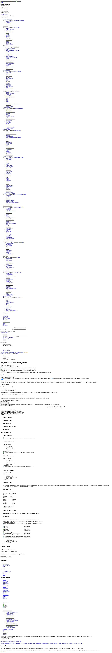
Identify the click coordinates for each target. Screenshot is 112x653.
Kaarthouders (8, 301)
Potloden (7, 264)
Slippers (7, 178)
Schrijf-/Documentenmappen (12, 310)
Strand (7, 224)
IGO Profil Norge (9, 626)
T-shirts (7, 181)
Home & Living (6, 129)
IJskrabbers (8, 198)
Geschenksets (8, 94)
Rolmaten (8, 199)
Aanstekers (8, 109)
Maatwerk (5, 325)
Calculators (8, 299)
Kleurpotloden (9, 265)
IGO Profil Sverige (9, 616)
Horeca (7, 73)
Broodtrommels (9, 142)
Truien (7, 182)
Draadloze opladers (10, 60)
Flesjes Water (8, 72)
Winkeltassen (5, 595)
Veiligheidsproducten (10, 200)
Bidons (7, 33)
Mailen (16, 353)
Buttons (7, 114)
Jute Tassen (8, 278)
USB (7, 67)
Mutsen (7, 168)
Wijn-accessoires (9, 153)
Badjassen (8, 135)
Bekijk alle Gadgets (10, 56)
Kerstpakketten (9, 95)
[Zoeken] (13, 329)
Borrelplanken (9, 76)
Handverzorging (9, 245)
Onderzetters (8, 152)
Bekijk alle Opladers (10, 63)
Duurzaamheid (6, 564)
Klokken (7, 150)
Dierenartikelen (9, 213)
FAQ (4, 324)
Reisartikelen (8, 286)
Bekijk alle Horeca (9, 78)
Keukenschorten (9, 149)
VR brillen (8, 55)
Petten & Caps (9, 171)
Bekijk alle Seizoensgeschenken (12, 103)
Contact (4, 573)
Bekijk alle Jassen (9, 166)
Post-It (7, 308)
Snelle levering (9, 105)
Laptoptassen (8, 281)
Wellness (7, 252)
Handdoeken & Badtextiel (11, 134)
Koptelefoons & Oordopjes (11, 57)
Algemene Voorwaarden (8, 629)
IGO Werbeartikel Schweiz (11, 623)
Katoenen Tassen (9, 279)
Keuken (7, 139)
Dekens (7, 132)
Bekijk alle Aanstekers (10, 112)
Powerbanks (8, 64)
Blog (4, 323)
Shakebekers (8, 30)
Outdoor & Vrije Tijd (7, 206)
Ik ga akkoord (3, 651)
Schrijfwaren (5, 256)
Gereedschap (8, 196)
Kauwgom (8, 83)
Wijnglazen (8, 37)
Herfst (7, 98)
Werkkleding (8, 189)
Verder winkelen (6, 350)
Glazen (7, 34)
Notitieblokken (9, 306)
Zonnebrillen (8, 191)
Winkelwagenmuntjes (10, 127)
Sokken (7, 179)
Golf (7, 215)
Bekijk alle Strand (9, 228)
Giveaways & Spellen (7, 107)
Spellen (7, 123)
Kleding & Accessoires (8, 156)
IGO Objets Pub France (10, 619)
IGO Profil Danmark (10, 618)
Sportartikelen (8, 221)
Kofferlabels (8, 287)
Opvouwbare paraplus (10, 217)
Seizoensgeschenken (10, 96)
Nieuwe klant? (6, 338)
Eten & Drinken (6, 70)
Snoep (7, 80)
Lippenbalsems (9, 246)
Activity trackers (9, 54)
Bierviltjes (8, 74)
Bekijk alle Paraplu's (10, 220)
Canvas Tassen (9, 273)
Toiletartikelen (9, 250)
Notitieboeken (8, 307)
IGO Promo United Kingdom (12, 625)
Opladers (7, 58)
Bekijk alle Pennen (9, 263)
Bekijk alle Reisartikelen (11, 288)
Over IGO (5, 563)
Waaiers (7, 188)
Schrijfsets (8, 268)
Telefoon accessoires (10, 66)
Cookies (4, 633)
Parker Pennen (9, 260)
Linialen (7, 303)
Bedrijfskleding (9, 158)
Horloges (7, 163)
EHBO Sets (8, 244)
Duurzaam (5, 317)
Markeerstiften (9, 258)
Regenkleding (8, 175)
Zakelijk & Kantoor (7, 296)
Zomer (7, 102)
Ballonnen (8, 113)
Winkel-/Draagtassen (10, 294)
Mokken (7, 41)
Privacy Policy (6, 630)
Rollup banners (9, 309)
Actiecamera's (8, 52)
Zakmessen (8, 203)
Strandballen (8, 229)
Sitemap (4, 634)
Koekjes (7, 79)
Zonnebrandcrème (9, 253)
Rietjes (7, 145)
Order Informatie (6, 572)
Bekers (7, 28)
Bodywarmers (8, 159)
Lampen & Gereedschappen (9, 193)
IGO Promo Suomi (9, 622)
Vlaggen (7, 232)
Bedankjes (8, 92)
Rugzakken (5, 582)
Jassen (7, 164)
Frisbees (7, 214)
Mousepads (8, 304)
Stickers (7, 124)
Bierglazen (8, 35)
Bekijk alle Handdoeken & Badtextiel (13, 137)
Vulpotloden (8, 266)
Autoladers (8, 59)
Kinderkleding (9, 167)
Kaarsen (7, 138)
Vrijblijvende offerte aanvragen (6, 405)
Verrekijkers (8, 231)
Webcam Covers (9, 49)
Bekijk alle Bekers (9, 31)
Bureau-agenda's (9, 21)
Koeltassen (8, 280)
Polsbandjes (8, 173)
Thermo (7, 42)
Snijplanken (8, 146)
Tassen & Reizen (6, 271)
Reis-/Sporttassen (9, 285)
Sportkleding (8, 180)
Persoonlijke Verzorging (8, 240)
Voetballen (8, 222)
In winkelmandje (4, 401)
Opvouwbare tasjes (10, 282)
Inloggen (5, 334)
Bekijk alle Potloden (10, 267)
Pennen (7, 259)
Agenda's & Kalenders (7, 19)
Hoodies (7, 184)
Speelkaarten (8, 122)
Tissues (7, 249)
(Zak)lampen (8, 195)
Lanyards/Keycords (10, 116)
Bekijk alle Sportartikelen (11, 223)
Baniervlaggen (9, 234)
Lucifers (7, 117)
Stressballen (8, 126)
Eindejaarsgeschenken (10, 93)
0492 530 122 (3, 353)
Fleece (7, 162)
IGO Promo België (9, 614)
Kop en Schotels (9, 40)
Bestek (7, 141)
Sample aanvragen (4, 402)
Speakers (7, 65)
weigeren (26, 650)
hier (87, 650)
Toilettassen (8, 251)
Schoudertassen (9, 290)
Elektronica (5, 45)
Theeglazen (8, 36)
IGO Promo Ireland (10, 621)
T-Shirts (4, 584)
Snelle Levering (6, 318)
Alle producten (6, 312)
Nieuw (4, 320)
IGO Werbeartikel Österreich (12, 612)
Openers (7, 144)
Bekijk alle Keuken (10, 148)
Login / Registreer (6, 571)
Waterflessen (8, 43)
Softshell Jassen (9, 165)
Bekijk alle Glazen (9, 38)
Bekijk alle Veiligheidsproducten (12, 202)
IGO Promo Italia (9, 613)
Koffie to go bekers (10, 29)
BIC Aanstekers (9, 110)
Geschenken (5, 90)
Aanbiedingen (6, 316)
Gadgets (7, 51)
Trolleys (7, 293)
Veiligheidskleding (9, 186)
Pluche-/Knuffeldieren (10, 119)
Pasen (7, 100)
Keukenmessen (9, 143)
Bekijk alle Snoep (9, 86)
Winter (7, 101)
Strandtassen (8, 292)
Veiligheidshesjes (9, 201)
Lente (7, 99)
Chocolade (8, 81)
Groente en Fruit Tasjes (10, 275)
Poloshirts (8, 172)
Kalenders (8, 22)
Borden (7, 131)
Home (4, 355)
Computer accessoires (10, 48)
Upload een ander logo (5, 374)
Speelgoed (8, 121)
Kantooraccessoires (10, 302)
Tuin (7, 230)
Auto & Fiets (8, 208)
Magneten (8, 151)
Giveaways (8, 115)
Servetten (8, 77)
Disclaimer (5, 631)
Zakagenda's (8, 23)
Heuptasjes (8, 276)
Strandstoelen (8, 227)
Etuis (7, 300)
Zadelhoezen (8, 209)
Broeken (7, 160)
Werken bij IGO (6, 565)
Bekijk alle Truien (9, 185)
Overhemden (8, 170)
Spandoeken (8, 236)
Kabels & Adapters (9, 62)
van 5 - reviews (8, 1)
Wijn (7, 87)
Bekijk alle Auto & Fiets (11, 210)
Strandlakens (8, 225)
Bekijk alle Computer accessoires (12, 50)
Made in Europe (6, 322)
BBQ (7, 211)
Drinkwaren (5, 26)
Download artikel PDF (7, 507)
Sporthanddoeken (9, 136)
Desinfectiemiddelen (10, 243)
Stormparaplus (9, 218)
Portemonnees (8, 174)
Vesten (7, 187)
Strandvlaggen (9, 237)
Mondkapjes (8, 247)
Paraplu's (7, 216)
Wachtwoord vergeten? (8, 337)
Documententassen (9, 274)
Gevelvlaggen (8, 235)
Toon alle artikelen (9, 24)
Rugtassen (8, 289)
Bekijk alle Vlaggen (10, 238)
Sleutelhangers (9, 120)
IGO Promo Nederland (8, 611)
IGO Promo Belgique (10, 615)
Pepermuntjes (8, 84)
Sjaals (7, 177)
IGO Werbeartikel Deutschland (12, 620)
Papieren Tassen (9, 283)
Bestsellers (5, 319)
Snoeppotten (8, 85)
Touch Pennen (9, 261)
